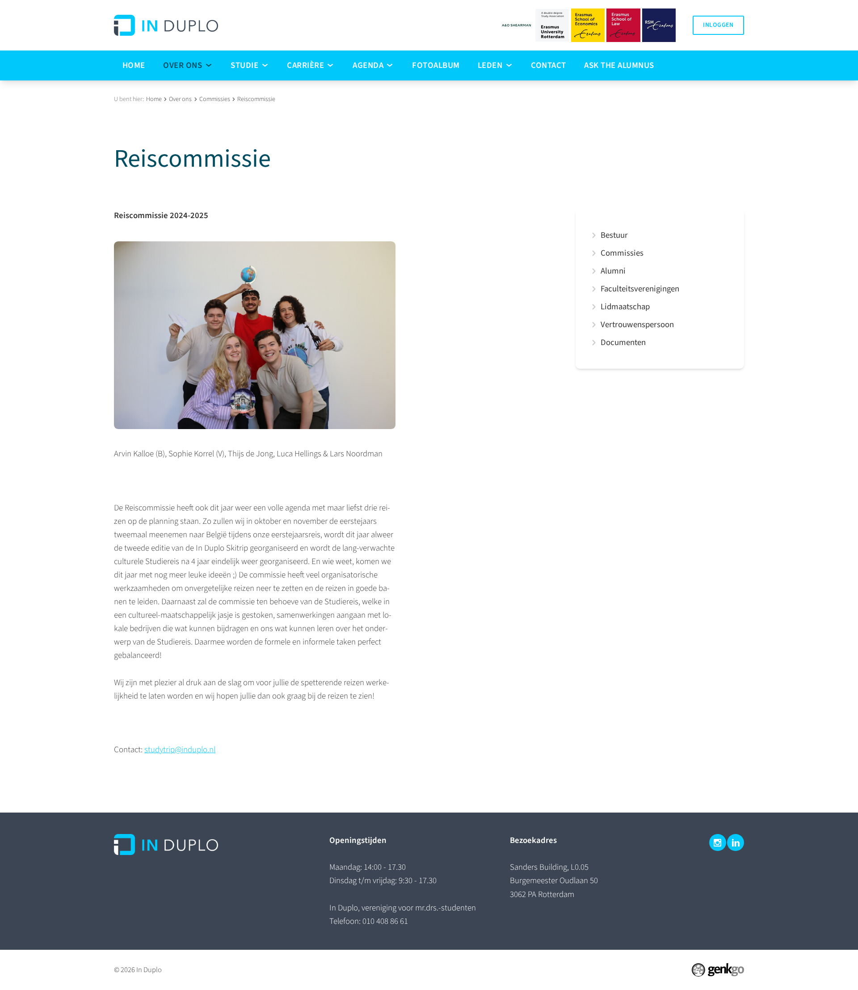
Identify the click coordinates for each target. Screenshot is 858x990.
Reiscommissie (256, 99)
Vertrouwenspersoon (637, 324)
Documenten (623, 342)
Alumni (613, 271)
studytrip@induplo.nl (179, 750)
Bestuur (614, 235)
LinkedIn (735, 842)
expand (593, 235)
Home (154, 99)
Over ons (180, 99)
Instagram (717, 842)
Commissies (214, 99)
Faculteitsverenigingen (640, 289)
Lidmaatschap (625, 307)
